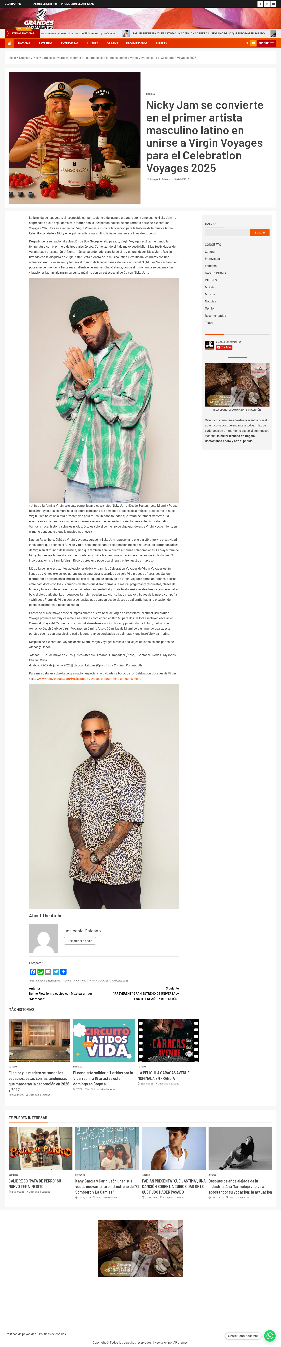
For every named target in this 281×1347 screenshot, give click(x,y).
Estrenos (46, 43)
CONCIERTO (213, 244)
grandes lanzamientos (48, 980)
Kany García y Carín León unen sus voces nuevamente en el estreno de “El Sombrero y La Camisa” (107, 1186)
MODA (209, 287)
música (67, 980)
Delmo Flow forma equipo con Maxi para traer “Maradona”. (60, 994)
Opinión (112, 43)
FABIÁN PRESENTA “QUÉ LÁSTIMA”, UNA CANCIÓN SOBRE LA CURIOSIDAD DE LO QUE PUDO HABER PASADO (130, 33)
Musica (210, 294)
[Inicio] (9, 43)
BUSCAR (260, 232)
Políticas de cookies (52, 1334)
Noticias (24, 43)
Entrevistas (70, 43)
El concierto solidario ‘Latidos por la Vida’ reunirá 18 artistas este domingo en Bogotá (103, 1078)
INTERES (161, 43)
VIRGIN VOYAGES (99, 980)
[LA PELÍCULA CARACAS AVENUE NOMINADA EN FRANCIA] (168, 1040)
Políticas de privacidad (21, 1334)
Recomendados (137, 43)
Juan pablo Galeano (160, 179)
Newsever (160, 1342)
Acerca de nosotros (45, 3)
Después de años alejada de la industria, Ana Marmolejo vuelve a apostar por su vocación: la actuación (240, 1186)
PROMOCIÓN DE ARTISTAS (77, 3)
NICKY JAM (80, 980)
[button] (270, 1336)
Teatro (209, 323)
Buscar (210, 223)
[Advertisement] (49, 1269)
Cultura (92, 43)
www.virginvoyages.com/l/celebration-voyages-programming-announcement (88, 679)
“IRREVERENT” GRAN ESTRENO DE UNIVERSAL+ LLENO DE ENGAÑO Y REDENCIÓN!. (146, 994)
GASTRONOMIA (215, 273)
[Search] (246, 43)
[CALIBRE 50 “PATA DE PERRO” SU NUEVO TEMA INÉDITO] (40, 1148)
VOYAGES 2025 (119, 980)
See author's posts (80, 941)
